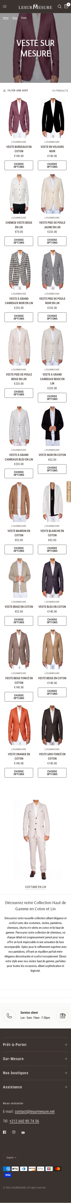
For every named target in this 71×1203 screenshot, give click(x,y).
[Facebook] (7, 1132)
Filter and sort (18, 90)
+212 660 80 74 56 (24, 1121)
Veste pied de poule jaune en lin (52, 225)
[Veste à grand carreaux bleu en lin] (19, 426)
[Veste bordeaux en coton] (19, 118)
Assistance (12, 1087)
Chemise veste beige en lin (19, 225)
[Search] (59, 6)
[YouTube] (25, 1132)
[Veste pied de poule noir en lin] (52, 270)
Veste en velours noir (52, 149)
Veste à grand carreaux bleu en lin (19, 457)
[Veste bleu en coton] (52, 578)
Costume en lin (35, 887)
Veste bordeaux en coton (19, 149)
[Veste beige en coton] (19, 578)
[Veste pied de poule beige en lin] (19, 346)
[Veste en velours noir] (52, 118)
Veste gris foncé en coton (52, 756)
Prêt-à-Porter (15, 1044)
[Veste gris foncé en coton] (52, 725)
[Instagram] (16, 1132)
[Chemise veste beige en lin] (19, 194)
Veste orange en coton (19, 756)
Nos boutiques (15, 1072)
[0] (65, 6)
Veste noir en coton (52, 455)
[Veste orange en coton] (19, 725)
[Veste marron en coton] (19, 502)
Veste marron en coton (18, 533)
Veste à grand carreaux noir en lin (19, 301)
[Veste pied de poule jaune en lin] (52, 194)
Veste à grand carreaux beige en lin (52, 379)
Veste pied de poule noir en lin (52, 301)
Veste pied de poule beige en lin (19, 377)
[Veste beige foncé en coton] (19, 649)
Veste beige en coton (19, 607)
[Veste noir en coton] (52, 426)
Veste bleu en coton (52, 607)
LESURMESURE (18, 142)
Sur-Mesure (13, 1058)
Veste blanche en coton (52, 533)
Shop (14, 18)
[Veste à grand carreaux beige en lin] (52, 346)
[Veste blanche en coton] (52, 502)
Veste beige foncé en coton (19, 680)
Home (5, 18)
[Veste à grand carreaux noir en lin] (19, 270)
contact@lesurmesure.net (35, 1111)
